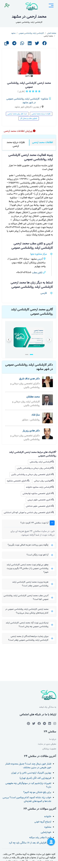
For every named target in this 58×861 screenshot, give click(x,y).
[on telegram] (39, 723)
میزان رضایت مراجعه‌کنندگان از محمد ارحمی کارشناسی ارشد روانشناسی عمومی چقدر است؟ (28, 638)
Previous (9, 339)
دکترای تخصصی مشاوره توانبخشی (37, 493)
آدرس (40, 259)
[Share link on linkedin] (30, 44)
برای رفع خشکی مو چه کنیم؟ (37, 792)
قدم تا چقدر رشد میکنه (40, 838)
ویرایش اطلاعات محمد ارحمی (18, 131)
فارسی (44, 293)
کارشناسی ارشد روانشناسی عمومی (31, 33)
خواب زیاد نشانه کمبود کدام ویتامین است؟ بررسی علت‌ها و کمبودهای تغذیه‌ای (27, 799)
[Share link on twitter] (37, 44)
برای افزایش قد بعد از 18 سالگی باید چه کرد (30, 843)
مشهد (13, 33)
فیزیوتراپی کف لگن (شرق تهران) (35, 778)
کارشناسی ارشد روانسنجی (41, 462)
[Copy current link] (6, 44)
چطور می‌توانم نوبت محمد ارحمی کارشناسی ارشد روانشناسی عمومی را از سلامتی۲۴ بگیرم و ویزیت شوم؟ (27, 568)
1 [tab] (31, 354)
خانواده (47, 817)
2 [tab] (26, 354)
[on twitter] (33, 723)
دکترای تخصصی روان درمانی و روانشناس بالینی (31, 474)
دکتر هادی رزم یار (31, 431)
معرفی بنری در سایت (47, 744)
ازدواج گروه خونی (42, 822)
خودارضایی (46, 832)
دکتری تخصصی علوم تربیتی (40, 500)
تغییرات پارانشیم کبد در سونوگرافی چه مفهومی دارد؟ (28, 785)
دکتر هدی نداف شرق (29, 379)
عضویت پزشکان (49, 749)
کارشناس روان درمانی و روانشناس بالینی (34, 468)
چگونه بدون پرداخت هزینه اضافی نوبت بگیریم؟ (28, 545)
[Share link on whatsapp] (22, 44)
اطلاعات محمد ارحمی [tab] (42, 142)
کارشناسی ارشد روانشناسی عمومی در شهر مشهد (22, 101)
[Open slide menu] (51, 6)
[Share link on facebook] (44, 44)
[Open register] (7, 6)
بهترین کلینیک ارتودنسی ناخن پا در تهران (31, 773)
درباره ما (52, 739)
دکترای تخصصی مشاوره (17, 481)
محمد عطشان (33, 397)
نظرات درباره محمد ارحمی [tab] (16, 144)
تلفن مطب (37, 273)
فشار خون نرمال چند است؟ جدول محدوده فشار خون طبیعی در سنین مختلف (28, 766)
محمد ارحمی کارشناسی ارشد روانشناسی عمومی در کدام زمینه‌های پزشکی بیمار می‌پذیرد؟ (26, 611)
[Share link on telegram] (14, 44)
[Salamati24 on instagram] (54, 723)
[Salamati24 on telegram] (44, 723)
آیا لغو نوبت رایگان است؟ (37, 555)
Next (49, 339)
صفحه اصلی (51, 33)
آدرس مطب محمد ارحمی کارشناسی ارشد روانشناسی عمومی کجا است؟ (26, 597)
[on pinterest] (28, 723)
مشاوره (44, 99)
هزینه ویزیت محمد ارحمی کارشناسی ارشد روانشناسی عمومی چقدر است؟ (30, 583)
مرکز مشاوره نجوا (38, 254)
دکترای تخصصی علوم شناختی (39, 506)
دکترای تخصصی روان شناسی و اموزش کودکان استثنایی (28, 512)
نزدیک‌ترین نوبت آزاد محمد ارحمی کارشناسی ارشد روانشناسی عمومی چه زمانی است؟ (27, 624)
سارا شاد (36, 415)
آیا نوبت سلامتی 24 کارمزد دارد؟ (34, 523)
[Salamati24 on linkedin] (49, 723)
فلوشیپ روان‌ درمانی (43, 481)
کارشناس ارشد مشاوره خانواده (39, 487)
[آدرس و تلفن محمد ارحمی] (29, 337)
